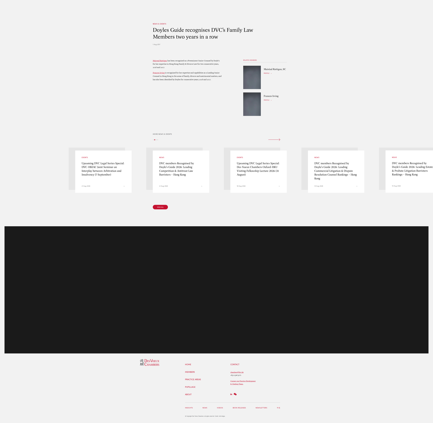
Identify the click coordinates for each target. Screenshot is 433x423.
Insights (189, 408)
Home (188, 364)
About (188, 394)
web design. (222, 416)
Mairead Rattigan (160, 60)
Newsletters (261, 408)
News (205, 408)
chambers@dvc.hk (237, 372)
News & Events (159, 24)
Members (190, 372)
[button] (153, 139)
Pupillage (190, 387)
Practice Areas (193, 379)
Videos (220, 408)
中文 (278, 408)
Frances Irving (159, 72)
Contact (234, 364)
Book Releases (239, 408)
